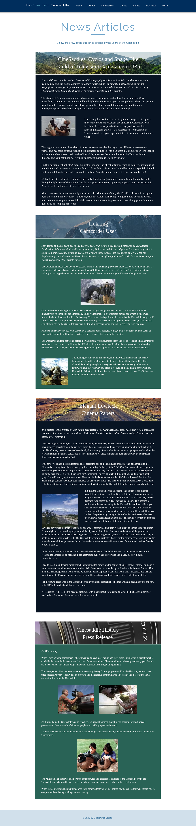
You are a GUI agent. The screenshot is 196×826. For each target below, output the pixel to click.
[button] (91, 5)
